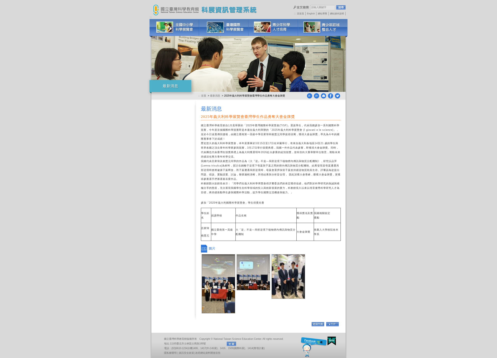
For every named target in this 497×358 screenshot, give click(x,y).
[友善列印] (323, 97)
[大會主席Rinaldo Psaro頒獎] (253, 272)
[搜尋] (341, 7)
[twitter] (337, 97)
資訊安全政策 (186, 352)
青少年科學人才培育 (273, 27)
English (311, 13)
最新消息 (215, 95)
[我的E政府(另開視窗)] (332, 341)
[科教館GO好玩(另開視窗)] (314, 347)
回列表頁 (318, 324)
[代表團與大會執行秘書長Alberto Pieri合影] (218, 283)
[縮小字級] (309, 97)
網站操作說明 (337, 13)
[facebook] (330, 97)
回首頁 (300, 13)
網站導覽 (322, 13)
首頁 (204, 95)
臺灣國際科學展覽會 (223, 27)
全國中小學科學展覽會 (174, 27)
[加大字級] (316, 97)
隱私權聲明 (170, 352)
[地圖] (231, 344)
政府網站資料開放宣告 (208, 352)
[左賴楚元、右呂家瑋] (288, 276)
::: (295, 13)
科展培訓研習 (323, 27)
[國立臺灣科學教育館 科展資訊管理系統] (176, 8)
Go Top (332, 324)
